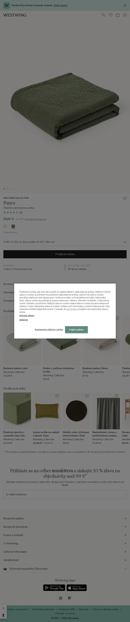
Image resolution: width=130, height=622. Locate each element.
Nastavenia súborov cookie (49, 329)
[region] (65, 311)
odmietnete (71, 309)
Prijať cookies (76, 329)
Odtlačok (23, 320)
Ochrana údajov (26, 315)
